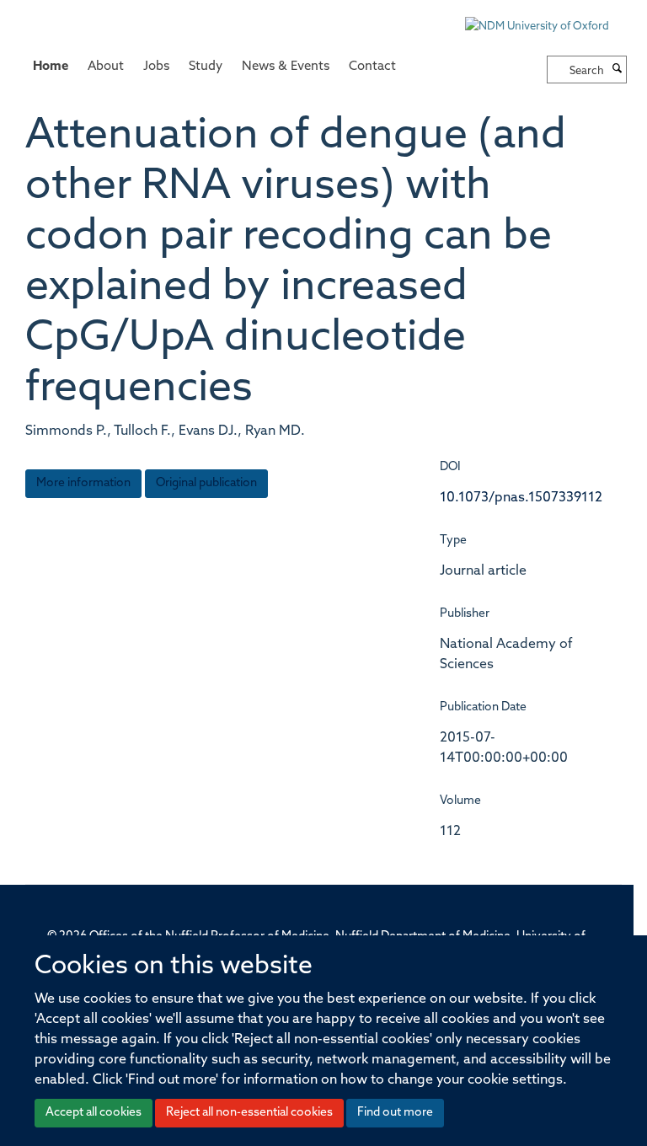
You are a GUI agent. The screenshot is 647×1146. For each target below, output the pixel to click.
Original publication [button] (206, 483)
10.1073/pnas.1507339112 (521, 498)
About (106, 67)
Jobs (156, 67)
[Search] (617, 70)
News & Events (285, 67)
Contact (372, 67)
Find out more (395, 1112)
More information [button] (83, 483)
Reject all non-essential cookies (249, 1112)
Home (50, 67)
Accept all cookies (93, 1112)
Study (205, 67)
